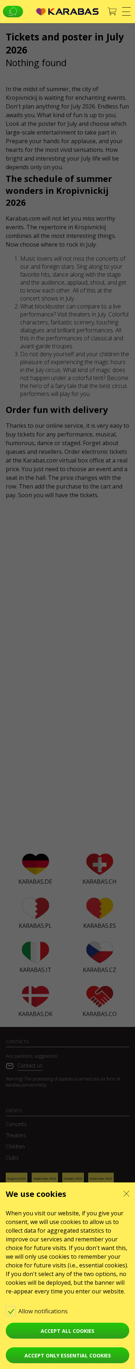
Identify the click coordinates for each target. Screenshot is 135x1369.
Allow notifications (43, 1311)
